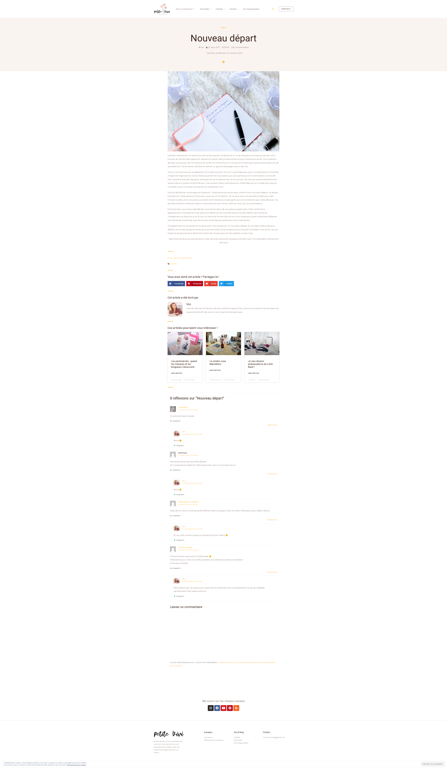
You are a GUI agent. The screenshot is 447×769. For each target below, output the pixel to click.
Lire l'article (176, 373)
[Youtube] (223, 708)
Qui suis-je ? (208, 737)
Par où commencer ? (184, 9)
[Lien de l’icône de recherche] (273, 9)
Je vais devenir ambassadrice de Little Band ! (260, 364)
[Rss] (236, 708)
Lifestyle (219, 9)
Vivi (183, 432)
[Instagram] (211, 708)
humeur (174, 264)
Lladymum (182, 407)
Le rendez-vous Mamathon (218, 362)
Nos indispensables (251, 9)
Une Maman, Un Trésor (188, 502)
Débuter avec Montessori (213, 740)
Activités (233, 9)
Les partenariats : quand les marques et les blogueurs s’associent (184, 364)
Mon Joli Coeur (185, 547)
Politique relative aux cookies (76, 765)
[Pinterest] (230, 708)
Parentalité (204, 9)
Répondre (272, 425)
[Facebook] (217, 708)
